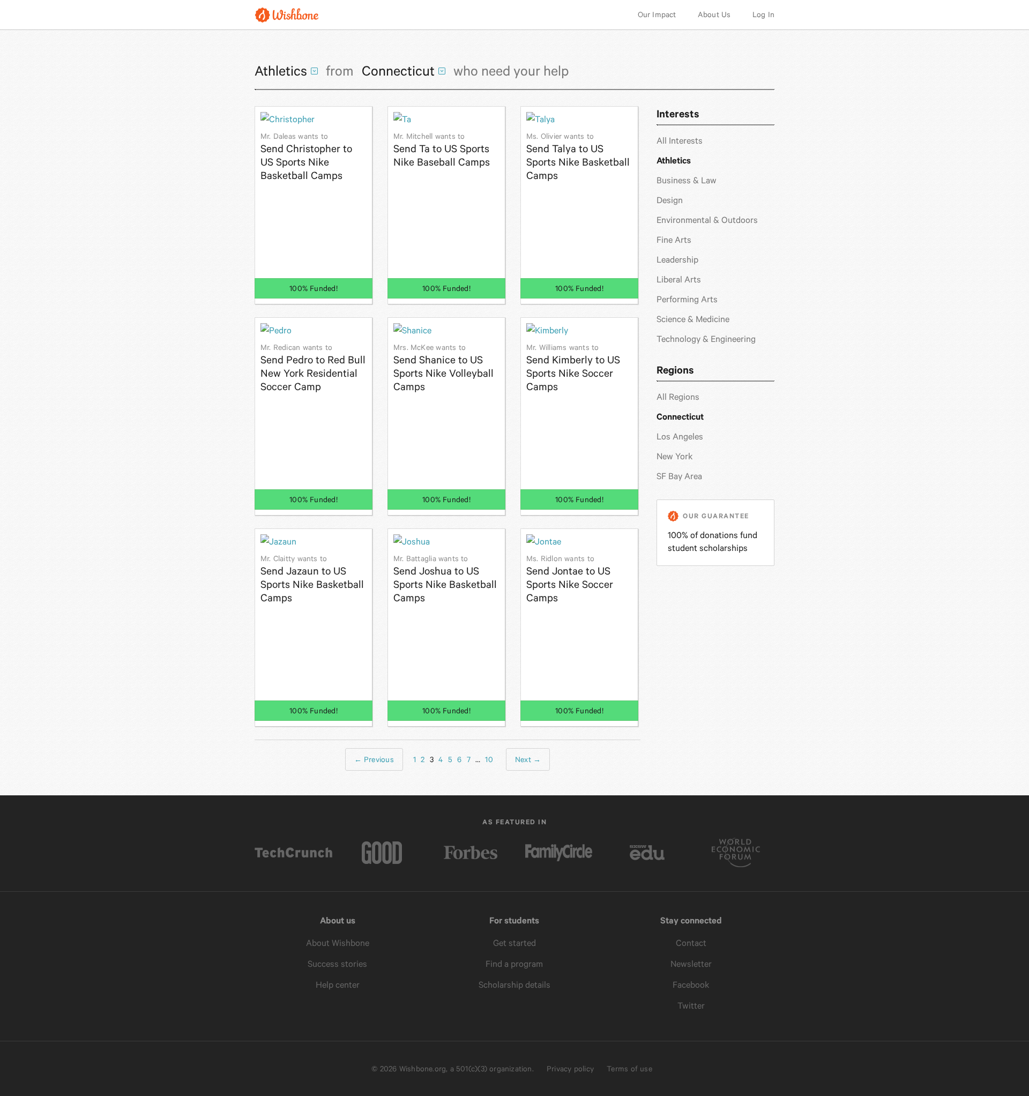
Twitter (691, 1006)
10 (489, 759)
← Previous (374, 759)
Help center (338, 985)
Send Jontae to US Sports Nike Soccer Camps (569, 579)
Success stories (337, 964)
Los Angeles (680, 436)
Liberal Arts (679, 279)
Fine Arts (674, 240)
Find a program (514, 964)
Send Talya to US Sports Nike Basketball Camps (578, 157)
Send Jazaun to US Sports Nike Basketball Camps (312, 579)
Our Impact (657, 14)
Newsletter (691, 964)
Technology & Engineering (706, 339)
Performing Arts (687, 299)
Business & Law (687, 180)
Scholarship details (514, 985)
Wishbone (287, 14)
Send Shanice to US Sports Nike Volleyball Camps (443, 368)
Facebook (691, 985)
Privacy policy (570, 1068)
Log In (763, 14)
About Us (714, 14)
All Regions (678, 397)
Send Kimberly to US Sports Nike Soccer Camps (573, 368)
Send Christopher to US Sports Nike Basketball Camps (306, 157)
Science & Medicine (693, 319)
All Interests (680, 141)
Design (670, 200)
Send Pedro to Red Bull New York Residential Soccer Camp (313, 368)
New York (675, 456)
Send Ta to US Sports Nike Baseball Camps (441, 150)
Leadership (677, 260)
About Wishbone (337, 943)
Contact (691, 943)
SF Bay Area (679, 476)
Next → (528, 759)
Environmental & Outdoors (707, 220)
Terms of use (629, 1068)
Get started (514, 943)
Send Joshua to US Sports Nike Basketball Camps (445, 579)
